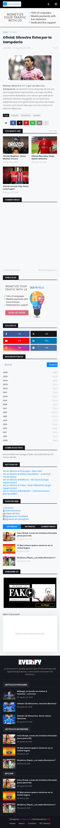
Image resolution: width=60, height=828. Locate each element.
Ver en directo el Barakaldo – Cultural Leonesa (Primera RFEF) (26, 492)
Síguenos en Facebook (16, 516)
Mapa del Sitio (13, 513)
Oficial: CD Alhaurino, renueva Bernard (36, 703)
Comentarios (48, 526)
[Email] (39, 123)
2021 (30, 392)
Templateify (25, 819)
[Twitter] (20, 123)
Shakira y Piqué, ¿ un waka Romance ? (36, 557)
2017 (30, 408)
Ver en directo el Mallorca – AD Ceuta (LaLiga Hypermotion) (25, 481)
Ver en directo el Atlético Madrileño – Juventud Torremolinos (26, 475)
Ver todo (53, 131)
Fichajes (13, 32)
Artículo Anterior (12, 270)
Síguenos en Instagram (17, 519)
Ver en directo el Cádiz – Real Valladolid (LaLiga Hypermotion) (27, 487)
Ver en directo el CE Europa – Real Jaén (22, 471)
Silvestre (36, 115)
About (22, 823)
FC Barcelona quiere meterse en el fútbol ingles (35, 546)
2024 (30, 380)
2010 (30, 436)
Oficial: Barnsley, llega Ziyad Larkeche (42, 157)
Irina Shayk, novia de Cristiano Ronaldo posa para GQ (37, 534)
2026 (30, 372)
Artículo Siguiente (47, 270)
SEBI (48, 819)
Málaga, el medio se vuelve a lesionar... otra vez (32, 692)
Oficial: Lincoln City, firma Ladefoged (16, 187)
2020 (30, 396)
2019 (30, 400)
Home (12, 823)
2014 (30, 420)
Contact (32, 823)
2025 (30, 376)
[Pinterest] (26, 123)
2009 (30, 440)
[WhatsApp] (33, 123)
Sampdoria (25, 115)
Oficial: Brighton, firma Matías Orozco (14, 157)
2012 (30, 428)
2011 (30, 432)
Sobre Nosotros (13, 510)
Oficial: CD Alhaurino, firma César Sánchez (34, 717)
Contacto (8, 507)
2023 (30, 384)
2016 (30, 412)
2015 (30, 416)
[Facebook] (13, 123)
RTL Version (45, 823)
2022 (30, 388)
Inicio (5, 32)
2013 (30, 424)
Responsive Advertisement (30, 633)
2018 (30, 404)
